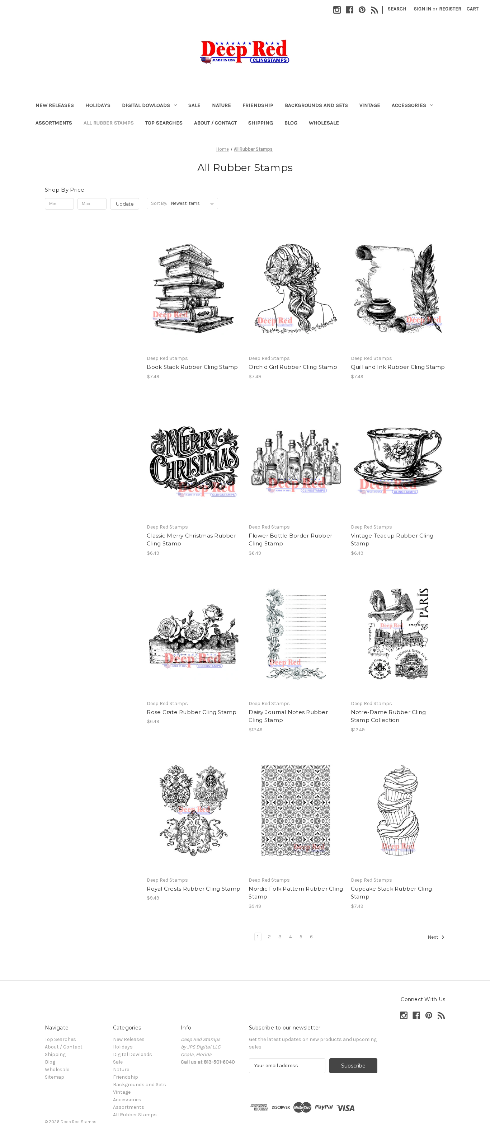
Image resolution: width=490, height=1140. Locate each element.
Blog (290, 122)
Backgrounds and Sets (316, 105)
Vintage (369, 105)
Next (433, 937)
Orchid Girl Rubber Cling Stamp (293, 366)
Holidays (97, 105)
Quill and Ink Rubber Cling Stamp (398, 366)
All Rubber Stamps (109, 122)
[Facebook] (349, 10)
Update (125, 204)
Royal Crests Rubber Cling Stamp (193, 888)
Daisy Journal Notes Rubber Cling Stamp (288, 716)
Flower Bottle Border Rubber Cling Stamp (290, 539)
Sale (194, 105)
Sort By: (159, 203)
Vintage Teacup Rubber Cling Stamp (392, 539)
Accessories (409, 105)
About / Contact (215, 122)
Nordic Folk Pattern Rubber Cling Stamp (296, 892)
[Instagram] (337, 10)
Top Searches (164, 122)
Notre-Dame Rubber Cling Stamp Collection (388, 716)
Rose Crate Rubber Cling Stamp (191, 712)
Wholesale (324, 122)
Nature (221, 105)
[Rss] (374, 10)
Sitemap (54, 1077)
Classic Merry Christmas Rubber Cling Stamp (191, 539)
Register (450, 9)
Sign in (422, 9)
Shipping (260, 122)
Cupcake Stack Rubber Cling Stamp (391, 892)
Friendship (257, 105)
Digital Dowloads (146, 105)
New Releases (55, 105)
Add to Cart (193, 295)
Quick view (193, 282)
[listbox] (194, 203)
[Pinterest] (362, 10)
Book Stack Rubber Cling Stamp (192, 366)
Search (397, 9)
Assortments (54, 122)
